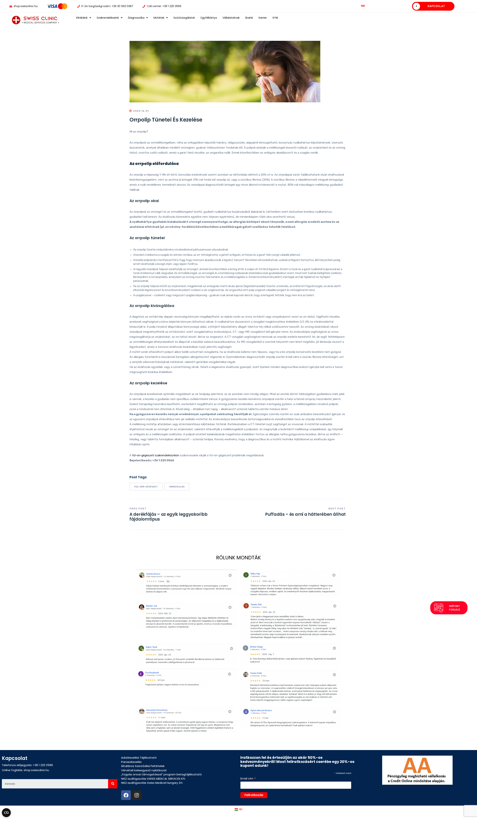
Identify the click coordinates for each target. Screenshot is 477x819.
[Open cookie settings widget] (6, 812)
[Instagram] (136, 795)
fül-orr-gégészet (146, 486)
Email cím (248, 778)
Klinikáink (82, 18)
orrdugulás (176, 486)
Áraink (249, 18)
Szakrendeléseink (108, 18)
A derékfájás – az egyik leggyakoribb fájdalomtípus (168, 516)
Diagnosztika (136, 18)
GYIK (275, 18)
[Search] (112, 783)
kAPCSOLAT (430, 6)
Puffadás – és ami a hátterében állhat (305, 514)
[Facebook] (126, 795)
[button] (448, 607)
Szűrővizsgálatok (184, 18)
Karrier (263, 18)
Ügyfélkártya (208, 18)
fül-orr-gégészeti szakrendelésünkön (155, 455)
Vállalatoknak (231, 18)
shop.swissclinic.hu (36, 770)
